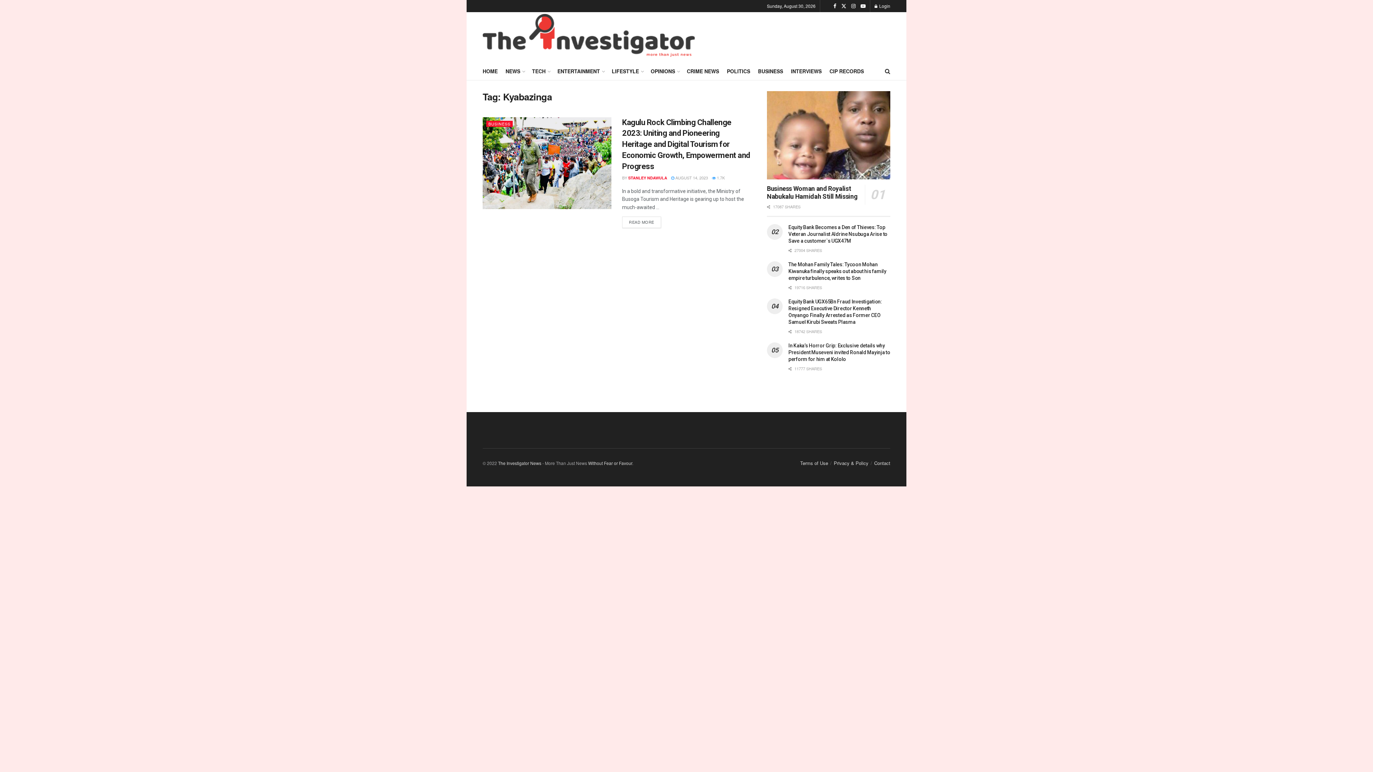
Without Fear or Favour (610, 463)
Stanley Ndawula (647, 177)
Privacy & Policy (851, 463)
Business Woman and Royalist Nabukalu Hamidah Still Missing (812, 193)
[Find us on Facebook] (834, 6)
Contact (882, 463)
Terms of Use (814, 463)
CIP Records (847, 71)
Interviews (806, 71)
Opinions (663, 71)
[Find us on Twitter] (843, 6)
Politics (738, 71)
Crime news (703, 71)
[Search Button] (887, 71)
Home (490, 71)
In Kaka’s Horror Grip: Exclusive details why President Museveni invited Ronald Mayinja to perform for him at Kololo (839, 352)
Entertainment (578, 71)
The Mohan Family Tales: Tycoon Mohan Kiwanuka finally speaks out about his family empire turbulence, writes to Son (837, 271)
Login (884, 6)
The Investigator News (519, 463)
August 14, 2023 (691, 177)
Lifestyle (625, 71)
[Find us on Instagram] (853, 6)
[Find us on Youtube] (863, 6)
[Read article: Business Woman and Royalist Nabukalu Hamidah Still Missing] (828, 135)
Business (770, 71)
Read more (645, 221)
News (513, 71)
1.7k (720, 177)
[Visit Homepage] (589, 37)
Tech (539, 71)
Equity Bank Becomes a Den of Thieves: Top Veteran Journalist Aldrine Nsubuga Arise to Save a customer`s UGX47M (837, 234)
